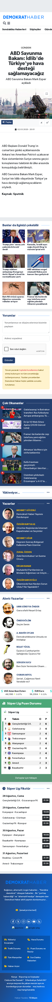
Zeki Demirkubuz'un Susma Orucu (30, 557)
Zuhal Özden (24, 552)
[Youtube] (33, 921)
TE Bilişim (33, 998)
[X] (18, 921)
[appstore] (18, 928)
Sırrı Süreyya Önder (27, 607)
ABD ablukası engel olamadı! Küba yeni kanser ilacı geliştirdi (38, 272)
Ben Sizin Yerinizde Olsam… (31, 666)
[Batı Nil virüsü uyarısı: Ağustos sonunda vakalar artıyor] (13, 288)
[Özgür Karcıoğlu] (8, 583)
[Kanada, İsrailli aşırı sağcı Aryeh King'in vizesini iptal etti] (38, 236)
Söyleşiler (35, 29)
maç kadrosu (39, 986)
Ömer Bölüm (23, 621)
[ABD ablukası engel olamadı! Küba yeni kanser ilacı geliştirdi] (38, 261)
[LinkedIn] (28, 921)
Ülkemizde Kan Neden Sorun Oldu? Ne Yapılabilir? (31, 585)
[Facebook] (13, 921)
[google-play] (33, 928)
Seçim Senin (22, 624)
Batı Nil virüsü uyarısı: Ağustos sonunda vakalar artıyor (13, 299)
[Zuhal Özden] (8, 555)
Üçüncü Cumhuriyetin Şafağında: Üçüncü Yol (28, 652)
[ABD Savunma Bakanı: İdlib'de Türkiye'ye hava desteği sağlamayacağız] (26, 103)
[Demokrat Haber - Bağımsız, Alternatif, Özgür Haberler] (23, 17)
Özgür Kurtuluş (25, 524)
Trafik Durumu (14, 948)
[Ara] (4, 23)
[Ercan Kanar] (8, 569)
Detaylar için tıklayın (26, 778)
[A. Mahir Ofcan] (8, 636)
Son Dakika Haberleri (34, 959)
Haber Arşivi (13, 966)
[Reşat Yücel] (8, 650)
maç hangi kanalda (26, 990)
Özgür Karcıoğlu (26, 580)
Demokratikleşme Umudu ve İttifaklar (31, 638)
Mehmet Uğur (24, 538)
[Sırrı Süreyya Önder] (8, 608)
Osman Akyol (24, 675)
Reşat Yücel (23, 647)
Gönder (8, 360)
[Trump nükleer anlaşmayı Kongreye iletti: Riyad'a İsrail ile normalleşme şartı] (13, 261)
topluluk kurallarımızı (28, 370)
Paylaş (9, 122)
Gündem (26, 48)
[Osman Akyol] (8, 678)
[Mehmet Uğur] (8, 541)
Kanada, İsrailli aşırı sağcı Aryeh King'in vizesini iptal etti (37, 247)
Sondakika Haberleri (14, 29)
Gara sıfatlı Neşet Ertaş (28, 610)
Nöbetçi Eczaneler (10, 941)
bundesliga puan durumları (18, 986)
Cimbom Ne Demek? (14, 980)
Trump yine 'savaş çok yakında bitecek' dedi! (13, 247)
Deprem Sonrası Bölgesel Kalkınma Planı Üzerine (29, 543)
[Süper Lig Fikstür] (48, 788)
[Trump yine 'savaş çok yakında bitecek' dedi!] (13, 236)
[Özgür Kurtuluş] (8, 528)
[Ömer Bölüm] (8, 622)
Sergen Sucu (23, 662)
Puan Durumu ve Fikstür (36, 950)
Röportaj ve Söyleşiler (29, 977)
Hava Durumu (37, 940)
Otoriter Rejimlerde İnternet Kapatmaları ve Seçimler (31, 529)
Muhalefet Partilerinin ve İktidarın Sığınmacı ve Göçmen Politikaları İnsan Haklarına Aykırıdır (32, 572)
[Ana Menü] (8, 23)
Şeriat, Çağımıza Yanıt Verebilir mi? (28, 680)
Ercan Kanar (23, 566)
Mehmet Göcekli (26, 510)
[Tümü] (48, 492)
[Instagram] (23, 921)
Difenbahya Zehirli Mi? (35, 980)
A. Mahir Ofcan (25, 633)
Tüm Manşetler (15, 957)
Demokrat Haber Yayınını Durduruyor (29, 515)
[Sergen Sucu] (8, 664)
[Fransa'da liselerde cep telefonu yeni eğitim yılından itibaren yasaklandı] (38, 288)
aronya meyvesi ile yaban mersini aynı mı (25, 983)
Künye (14, 977)
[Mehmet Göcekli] (8, 514)
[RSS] (39, 921)
